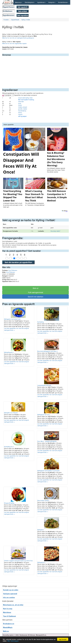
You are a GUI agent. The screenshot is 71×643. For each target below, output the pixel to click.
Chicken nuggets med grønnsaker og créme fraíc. (18, 560)
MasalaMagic (7, 627)
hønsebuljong (22, 111)
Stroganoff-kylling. (9, 503)
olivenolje (21, 101)
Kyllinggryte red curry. (43, 414)
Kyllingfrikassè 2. (9, 352)
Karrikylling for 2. (9, 447)
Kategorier (51, 2)
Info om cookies (9, 597)
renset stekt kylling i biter (25, 98)
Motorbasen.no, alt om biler (13, 605)
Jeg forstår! (63, 639)
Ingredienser (41, 2)
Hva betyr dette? (55, 231)
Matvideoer (7, 612)
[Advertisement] (35, 70)
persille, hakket (22, 109)
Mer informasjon (13, 641)
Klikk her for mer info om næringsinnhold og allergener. (18, 38)
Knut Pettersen (13, 270)
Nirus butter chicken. (43, 500)
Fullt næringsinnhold (35, 292)
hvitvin (20, 105)
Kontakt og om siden (10, 590)
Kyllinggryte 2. (41, 562)
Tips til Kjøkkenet (9, 616)
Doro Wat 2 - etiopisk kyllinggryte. (47, 441)
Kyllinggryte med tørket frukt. (12, 319)
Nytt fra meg (7, 608)
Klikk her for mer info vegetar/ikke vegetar (14, 43)
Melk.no (6, 631)
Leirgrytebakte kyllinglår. (44, 385)
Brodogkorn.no (8, 623)
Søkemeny (18, 2)
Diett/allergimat (29, 2)
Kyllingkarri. (40, 530)
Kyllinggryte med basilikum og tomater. (48, 470)
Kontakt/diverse (62, 2)
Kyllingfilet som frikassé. (11, 413)
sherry (20, 112)
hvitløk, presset (22, 107)
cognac (20, 114)
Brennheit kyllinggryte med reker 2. (47, 351)
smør (19, 103)
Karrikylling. (40, 322)
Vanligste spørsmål (10, 593)
